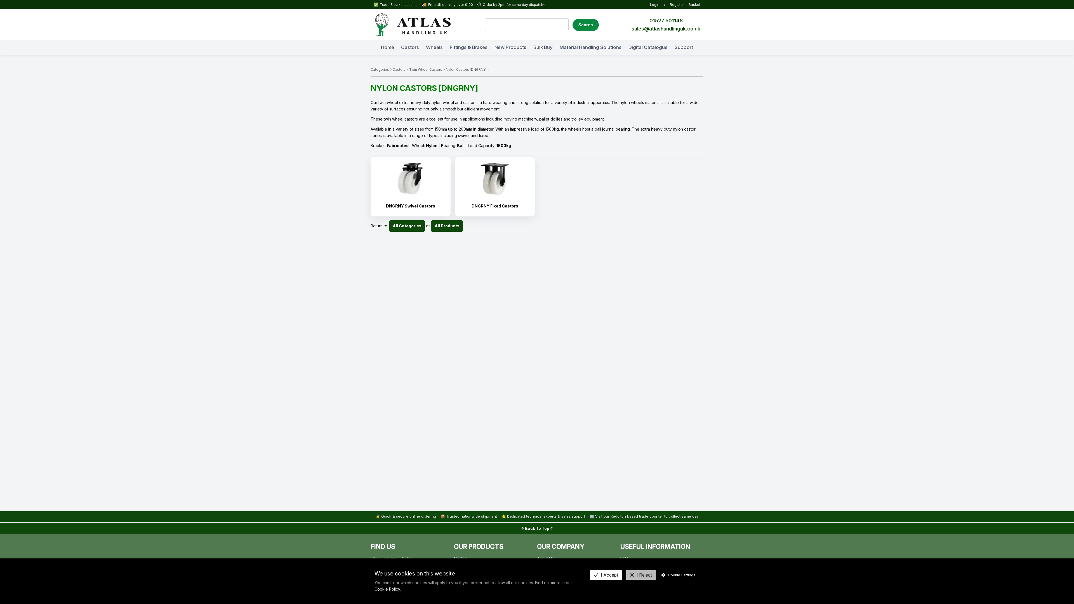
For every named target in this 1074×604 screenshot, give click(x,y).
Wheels (434, 47)
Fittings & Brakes (468, 47)
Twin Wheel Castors (425, 69)
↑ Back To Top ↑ (537, 528)
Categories (380, 69)
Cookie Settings (681, 575)
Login (655, 4)
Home (387, 47)
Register (677, 4)
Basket (694, 4)
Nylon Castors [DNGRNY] (466, 69)
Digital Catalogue (648, 47)
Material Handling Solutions (590, 47)
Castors (410, 47)
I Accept (609, 575)
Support (684, 47)
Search (585, 24)
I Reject (644, 575)
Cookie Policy (387, 589)
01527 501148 (666, 20)
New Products (510, 47)
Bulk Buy (543, 47)
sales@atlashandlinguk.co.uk (666, 29)
